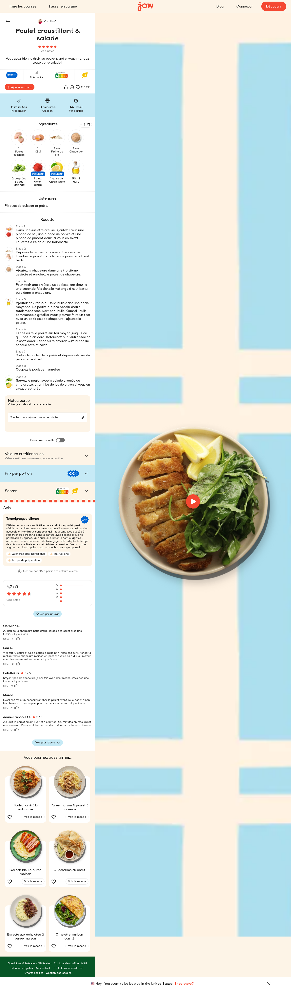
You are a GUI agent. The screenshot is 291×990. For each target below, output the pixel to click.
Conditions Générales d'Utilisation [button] (29, 963)
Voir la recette (33, 816)
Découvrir (273, 6)
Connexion (244, 6)
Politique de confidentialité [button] (70, 963)
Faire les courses (23, 6)
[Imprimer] (72, 87)
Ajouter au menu (21, 87)
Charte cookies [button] (34, 972)
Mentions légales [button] (22, 968)
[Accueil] (145, 6)
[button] (8, 21)
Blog (219, 6)
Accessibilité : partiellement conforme (59, 968)
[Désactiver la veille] (60, 440)
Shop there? (184, 983)
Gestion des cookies (59, 972)
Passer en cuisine (63, 6)
